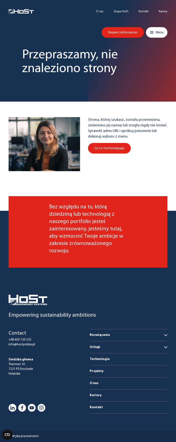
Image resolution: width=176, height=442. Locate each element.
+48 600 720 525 (20, 339)
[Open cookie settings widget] (7, 435)
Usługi (95, 347)
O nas (99, 11)
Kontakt (144, 11)
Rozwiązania (100, 335)
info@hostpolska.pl (22, 344)
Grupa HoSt (121, 11)
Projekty (96, 371)
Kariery (163, 11)
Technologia (100, 359)
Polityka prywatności (23, 436)
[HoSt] (21, 11)
